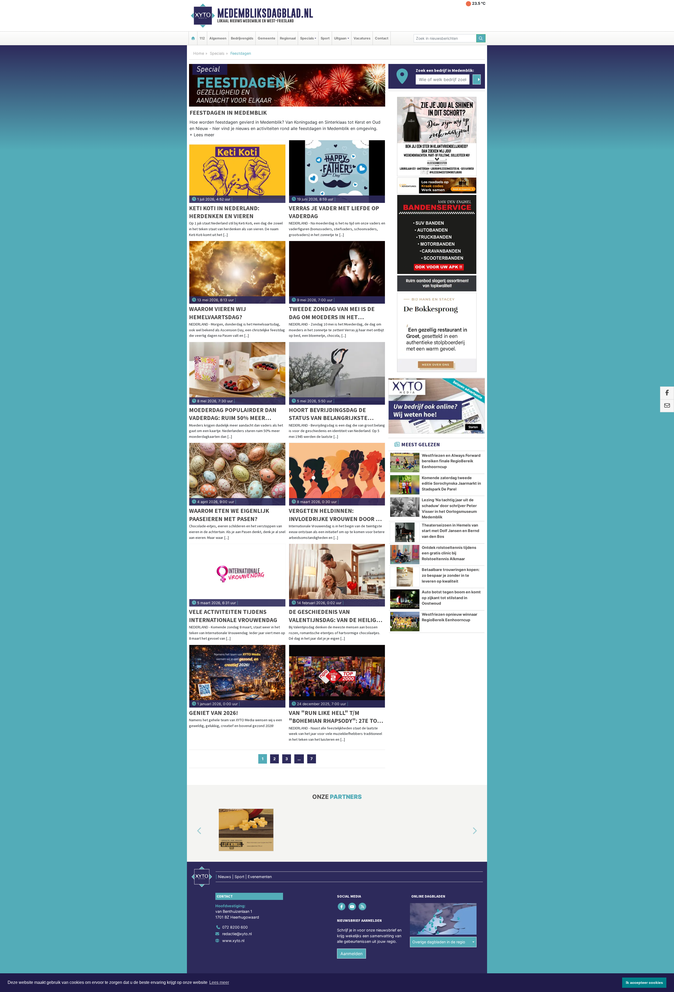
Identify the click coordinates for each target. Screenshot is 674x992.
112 (202, 38)
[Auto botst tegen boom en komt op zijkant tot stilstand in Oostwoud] (405, 599)
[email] (667, 405)
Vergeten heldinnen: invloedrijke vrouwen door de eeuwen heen (336, 515)
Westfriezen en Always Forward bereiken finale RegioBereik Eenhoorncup (451, 461)
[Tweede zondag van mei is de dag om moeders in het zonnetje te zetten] (337, 272)
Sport (325, 38)
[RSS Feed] (363, 906)
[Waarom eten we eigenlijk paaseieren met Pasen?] (237, 474)
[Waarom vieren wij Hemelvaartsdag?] (237, 272)
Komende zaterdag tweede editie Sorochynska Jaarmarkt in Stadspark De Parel (451, 483)
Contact (381, 38)
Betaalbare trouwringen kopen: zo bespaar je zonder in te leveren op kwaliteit (450, 575)
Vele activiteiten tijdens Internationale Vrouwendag (233, 615)
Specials (217, 53)
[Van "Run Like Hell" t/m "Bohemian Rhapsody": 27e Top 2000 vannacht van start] (337, 676)
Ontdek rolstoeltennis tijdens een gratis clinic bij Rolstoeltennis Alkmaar (449, 553)
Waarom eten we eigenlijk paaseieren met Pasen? (229, 514)
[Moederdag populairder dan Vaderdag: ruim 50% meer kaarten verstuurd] (237, 373)
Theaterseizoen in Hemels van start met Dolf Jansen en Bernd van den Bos (450, 531)
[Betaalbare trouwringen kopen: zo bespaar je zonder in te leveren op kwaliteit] (405, 577)
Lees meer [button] (219, 982)
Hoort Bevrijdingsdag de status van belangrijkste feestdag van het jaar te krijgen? (328, 414)
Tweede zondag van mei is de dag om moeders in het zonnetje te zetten (332, 313)
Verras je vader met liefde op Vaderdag (334, 212)
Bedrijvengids (242, 38)
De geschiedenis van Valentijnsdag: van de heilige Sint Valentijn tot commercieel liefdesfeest (334, 616)
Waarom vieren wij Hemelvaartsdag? (217, 312)
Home (198, 53)
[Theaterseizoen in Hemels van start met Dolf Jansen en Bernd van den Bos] (405, 532)
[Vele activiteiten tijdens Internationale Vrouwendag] (237, 575)
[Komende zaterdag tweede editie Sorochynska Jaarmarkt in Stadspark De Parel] (405, 485)
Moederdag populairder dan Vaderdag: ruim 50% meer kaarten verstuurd (232, 414)
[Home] (193, 38)
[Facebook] (342, 906)
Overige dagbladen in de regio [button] (438, 942)
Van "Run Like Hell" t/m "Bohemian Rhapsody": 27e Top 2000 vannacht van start (335, 717)
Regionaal (288, 38)
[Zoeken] (481, 38)
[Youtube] (352, 906)
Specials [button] (307, 38)
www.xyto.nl (233, 940)
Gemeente (266, 38)
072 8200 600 (235, 927)
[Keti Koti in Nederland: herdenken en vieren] (237, 171)
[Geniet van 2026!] (237, 676)
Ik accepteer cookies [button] (644, 982)
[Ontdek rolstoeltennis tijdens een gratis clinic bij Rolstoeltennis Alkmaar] (405, 555)
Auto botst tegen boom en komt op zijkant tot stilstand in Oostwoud (451, 597)
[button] (202, 135)
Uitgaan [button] (340, 38)
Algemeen (217, 38)
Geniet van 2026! (213, 713)
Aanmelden (351, 953)
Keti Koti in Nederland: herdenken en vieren (224, 212)
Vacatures (362, 38)
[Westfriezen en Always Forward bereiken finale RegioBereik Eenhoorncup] (405, 463)
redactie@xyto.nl (237, 933)
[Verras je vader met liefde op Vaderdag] (337, 171)
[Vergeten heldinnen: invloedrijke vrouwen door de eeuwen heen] (337, 474)
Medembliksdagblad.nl (265, 13)
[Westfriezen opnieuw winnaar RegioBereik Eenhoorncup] (405, 622)
